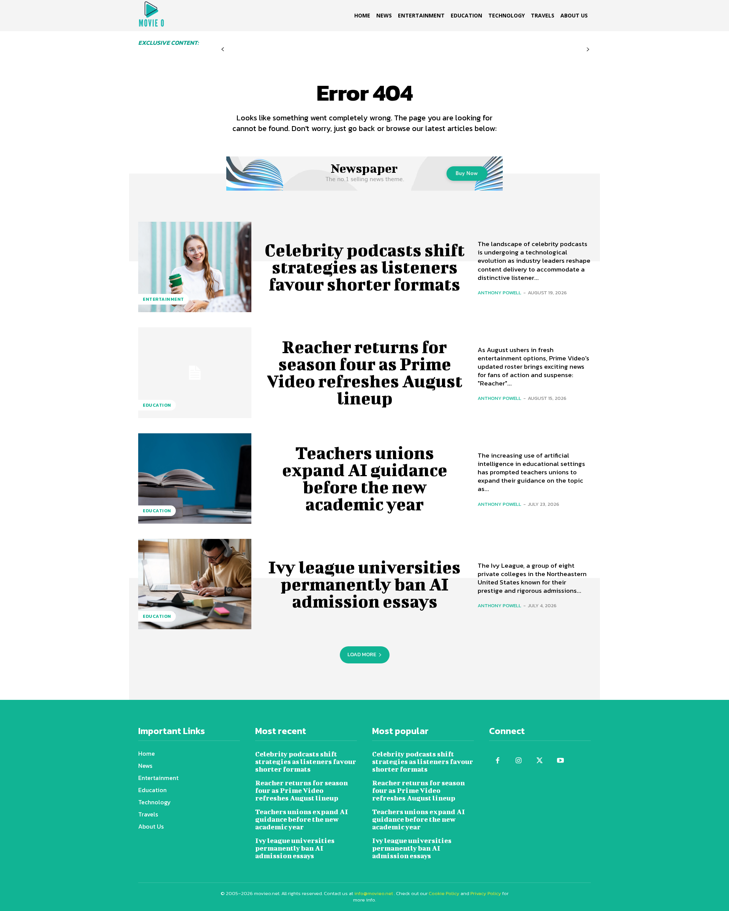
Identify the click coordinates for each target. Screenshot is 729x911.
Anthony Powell (499, 292)
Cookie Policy (444, 893)
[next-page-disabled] (588, 49)
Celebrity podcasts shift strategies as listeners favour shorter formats (365, 267)
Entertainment (163, 299)
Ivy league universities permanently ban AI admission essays (364, 584)
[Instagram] (518, 760)
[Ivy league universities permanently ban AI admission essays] (194, 584)
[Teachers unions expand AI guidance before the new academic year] (194, 478)
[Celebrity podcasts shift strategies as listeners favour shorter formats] (194, 267)
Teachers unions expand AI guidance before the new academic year (364, 478)
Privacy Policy (485, 893)
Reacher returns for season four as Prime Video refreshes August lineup (364, 372)
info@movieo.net (373, 893)
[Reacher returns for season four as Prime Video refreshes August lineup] (194, 372)
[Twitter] (539, 760)
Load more (361, 654)
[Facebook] (497, 760)
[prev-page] (222, 49)
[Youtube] (560, 760)
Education (157, 405)
